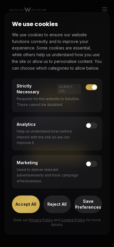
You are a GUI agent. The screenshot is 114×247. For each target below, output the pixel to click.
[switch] (91, 125)
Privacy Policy (41, 220)
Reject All (57, 204)
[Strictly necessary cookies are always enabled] (91, 87)
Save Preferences (88, 204)
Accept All (25, 204)
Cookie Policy (73, 220)
